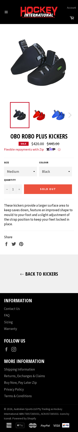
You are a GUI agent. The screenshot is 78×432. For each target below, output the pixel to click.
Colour (43, 162)
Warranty (10, 329)
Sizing (8, 322)
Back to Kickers (41, 273)
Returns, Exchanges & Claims (24, 376)
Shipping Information (19, 369)
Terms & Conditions (18, 396)
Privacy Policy (14, 389)
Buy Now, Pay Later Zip (20, 382)
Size (6, 162)
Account (71, 7)
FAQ (7, 315)
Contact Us (12, 308)
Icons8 (7, 418)
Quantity (10, 179)
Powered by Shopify (24, 418)
